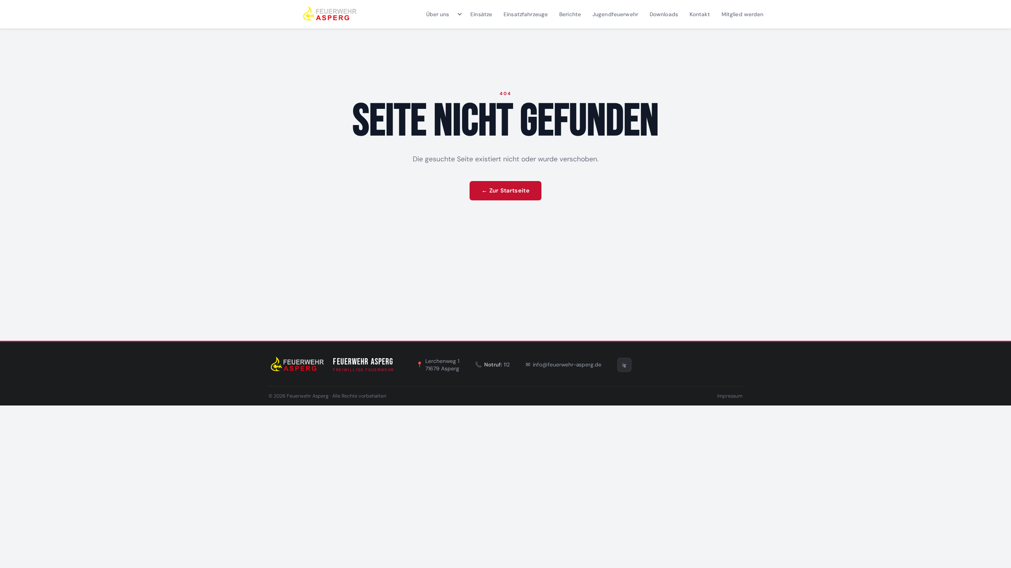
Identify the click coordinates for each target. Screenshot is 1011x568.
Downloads (664, 14)
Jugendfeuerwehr (615, 14)
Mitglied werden (743, 14)
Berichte (570, 14)
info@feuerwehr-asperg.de (567, 364)
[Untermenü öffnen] (460, 14)
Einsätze (481, 14)
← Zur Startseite (505, 190)
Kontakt (700, 14)
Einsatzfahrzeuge (526, 14)
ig (624, 365)
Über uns (437, 14)
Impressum (729, 396)
